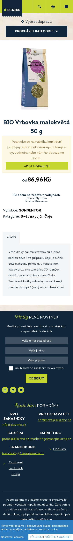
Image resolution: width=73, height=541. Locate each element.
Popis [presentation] (11, 237)
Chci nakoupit (37, 166)
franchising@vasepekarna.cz (23, 453)
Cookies (59, 449)
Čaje (48, 217)
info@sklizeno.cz (14, 425)
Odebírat (36, 378)
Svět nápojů (31, 217)
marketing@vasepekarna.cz (50, 439)
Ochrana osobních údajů (16, 468)
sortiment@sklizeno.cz (54, 420)
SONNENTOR (30, 210)
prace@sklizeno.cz (15, 439)
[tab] (11, 238)
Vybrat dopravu (38, 22)
